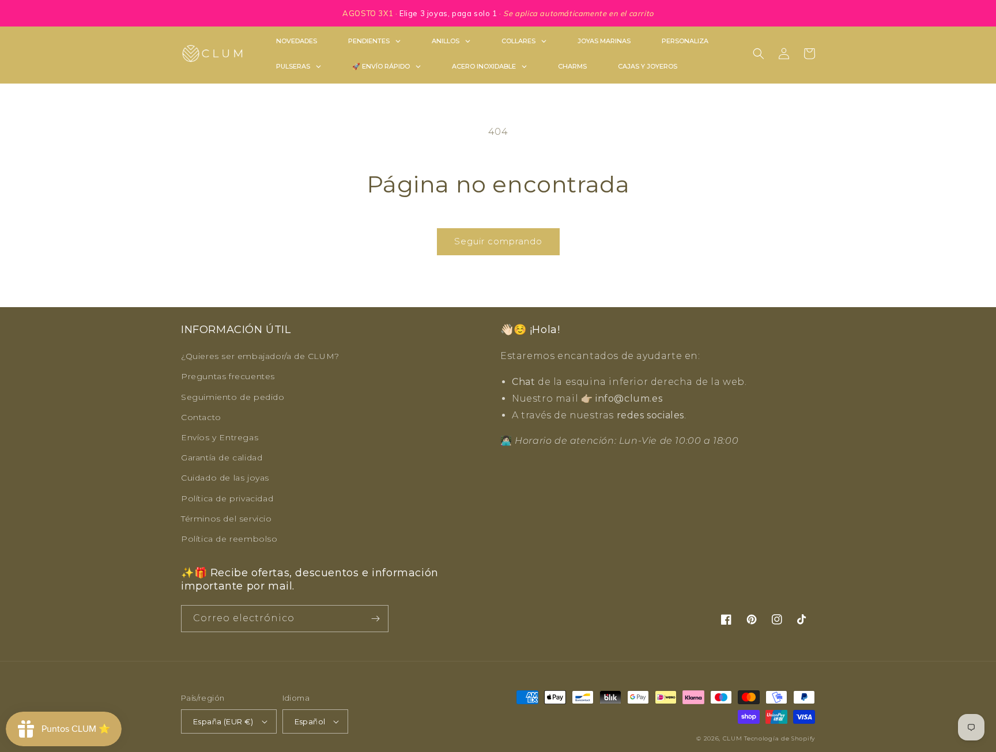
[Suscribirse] (375, 618)
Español (310, 721)
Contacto (201, 417)
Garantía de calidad (221, 457)
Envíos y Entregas (219, 437)
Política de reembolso (229, 539)
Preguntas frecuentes (228, 376)
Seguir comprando (498, 241)
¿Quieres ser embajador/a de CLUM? (260, 356)
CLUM (732, 738)
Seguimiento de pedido (233, 397)
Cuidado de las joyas (225, 478)
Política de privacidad (227, 498)
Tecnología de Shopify (779, 738)
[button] (758, 53)
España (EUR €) (223, 721)
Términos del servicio (226, 518)
